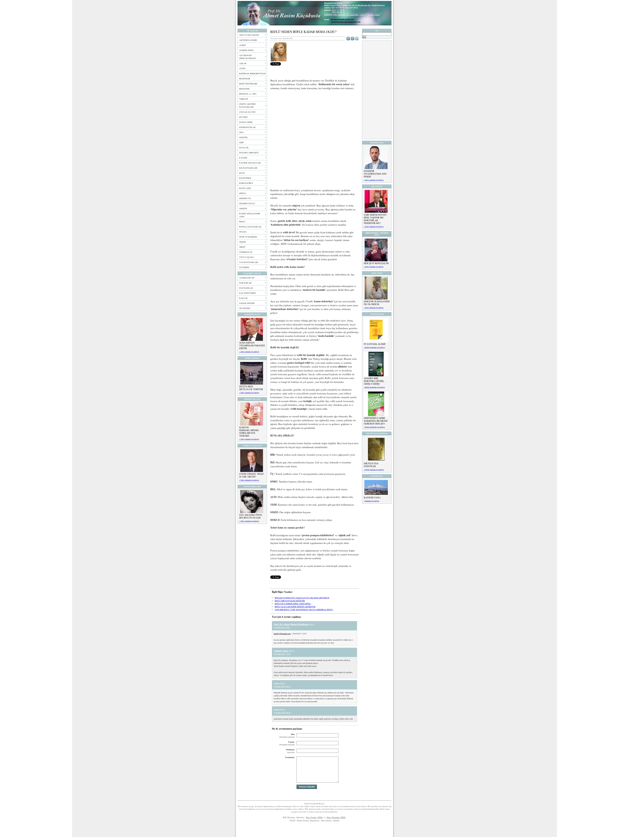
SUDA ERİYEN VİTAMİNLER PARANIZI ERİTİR (252, 345)
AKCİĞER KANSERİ (248, 40)
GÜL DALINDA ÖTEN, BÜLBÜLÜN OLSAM (250, 516)
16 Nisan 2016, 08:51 (282, 686)
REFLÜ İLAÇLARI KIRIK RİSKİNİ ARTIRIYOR (295, 606)
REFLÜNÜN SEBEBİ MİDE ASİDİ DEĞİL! (293, 603)
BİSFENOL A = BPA (248, 93)
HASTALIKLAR (246, 288)
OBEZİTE (243, 208)
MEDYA (242, 193)
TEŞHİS (242, 242)
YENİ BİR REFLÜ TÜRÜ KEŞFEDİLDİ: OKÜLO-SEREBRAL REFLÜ (304, 609)
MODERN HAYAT (247, 203)
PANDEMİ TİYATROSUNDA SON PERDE (375, 173)
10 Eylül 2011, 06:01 (282, 627)
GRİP (241, 142)
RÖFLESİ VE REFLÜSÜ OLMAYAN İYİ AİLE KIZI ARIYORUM (302, 597)
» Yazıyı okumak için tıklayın (249, 351)
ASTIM (242, 68)
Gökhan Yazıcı (281, 651)
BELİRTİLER (244, 78)
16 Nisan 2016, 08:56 (282, 712)
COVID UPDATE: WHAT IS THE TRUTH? (251, 475)
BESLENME (244, 88)
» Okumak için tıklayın (371, 501)
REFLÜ (242, 221)
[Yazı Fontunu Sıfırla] (357, 38)
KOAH (242, 173)
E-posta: (287, 743)
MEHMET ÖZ (245, 198)
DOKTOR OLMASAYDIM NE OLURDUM (377, 303)
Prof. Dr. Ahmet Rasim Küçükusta (314, 13)
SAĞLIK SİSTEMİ (247, 303)
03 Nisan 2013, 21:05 (282, 654)
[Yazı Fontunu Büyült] (348, 38)
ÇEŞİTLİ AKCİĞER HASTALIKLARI (247, 105)
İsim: (287, 735)
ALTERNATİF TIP (246, 277)
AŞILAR (242, 63)
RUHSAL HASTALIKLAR (250, 226)
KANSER (243, 157)
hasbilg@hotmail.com (282, 633)
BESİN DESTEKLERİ (248, 83)
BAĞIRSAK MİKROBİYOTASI (252, 73)
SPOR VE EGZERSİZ (248, 236)
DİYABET (243, 117)
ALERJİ (242, 45)
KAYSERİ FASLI (372, 497)
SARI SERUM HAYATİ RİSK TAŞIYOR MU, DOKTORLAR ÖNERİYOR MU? (375, 219)
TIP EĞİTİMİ (244, 308)
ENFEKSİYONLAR (247, 127)
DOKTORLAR (245, 282)
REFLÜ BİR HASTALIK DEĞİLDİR (290, 600)
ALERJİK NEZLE (246, 50)
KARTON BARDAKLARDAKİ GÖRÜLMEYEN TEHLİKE (249, 431)
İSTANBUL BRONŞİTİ (248, 152)
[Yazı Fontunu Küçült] (352, 38)
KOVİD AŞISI (245, 188)
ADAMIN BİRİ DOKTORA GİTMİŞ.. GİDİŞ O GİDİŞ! (374, 381)
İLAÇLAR (243, 298)
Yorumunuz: (290, 757)
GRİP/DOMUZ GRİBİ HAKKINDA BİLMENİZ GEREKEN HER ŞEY (376, 420)
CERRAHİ (243, 98)
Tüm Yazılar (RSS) (314, 817)
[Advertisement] (314, 117)
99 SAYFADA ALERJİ (374, 344)
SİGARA (243, 231)
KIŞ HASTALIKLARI (248, 167)
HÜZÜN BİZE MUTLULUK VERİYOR (251, 388)
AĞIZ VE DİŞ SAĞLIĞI (249, 35)
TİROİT (242, 247)
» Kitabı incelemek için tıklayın (374, 347)
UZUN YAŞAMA (246, 257)
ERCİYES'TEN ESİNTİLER (371, 465)
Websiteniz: (290, 750)
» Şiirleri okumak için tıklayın (374, 469)
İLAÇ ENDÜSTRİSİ (247, 293)
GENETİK (243, 137)
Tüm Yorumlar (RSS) (336, 817)
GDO (241, 132)
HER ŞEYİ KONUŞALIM (376, 263)
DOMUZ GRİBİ (245, 122)
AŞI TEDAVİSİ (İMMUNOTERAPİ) (247, 56)
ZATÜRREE (244, 267)
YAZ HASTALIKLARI (248, 262)
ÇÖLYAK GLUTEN (247, 112)
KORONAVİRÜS (246, 183)
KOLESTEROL (245, 178)
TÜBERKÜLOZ (245, 252)
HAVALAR (243, 147)
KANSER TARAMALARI (250, 162)
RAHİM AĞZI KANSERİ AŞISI (249, 215)
